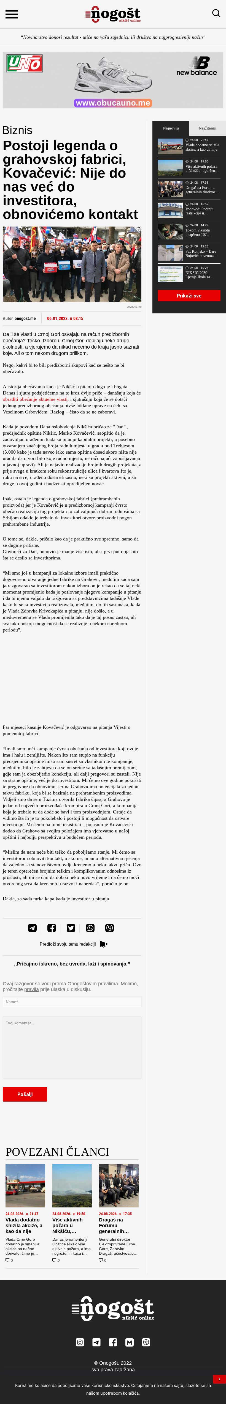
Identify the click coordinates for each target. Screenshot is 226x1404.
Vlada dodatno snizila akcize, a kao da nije (24, 1225)
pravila (31, 989)
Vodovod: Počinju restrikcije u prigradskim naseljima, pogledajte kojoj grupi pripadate (201, 211)
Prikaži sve (189, 296)
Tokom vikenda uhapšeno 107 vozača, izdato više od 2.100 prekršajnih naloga (201, 232)
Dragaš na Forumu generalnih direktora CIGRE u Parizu (118, 1231)
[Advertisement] (72, 680)
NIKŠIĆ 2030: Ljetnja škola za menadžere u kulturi (201, 275)
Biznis (17, 130)
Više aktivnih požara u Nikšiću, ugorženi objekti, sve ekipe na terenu (72, 1234)
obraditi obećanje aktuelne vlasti (35, 399)
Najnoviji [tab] (171, 128)
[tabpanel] (189, 224)
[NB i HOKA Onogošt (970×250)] (113, 80)
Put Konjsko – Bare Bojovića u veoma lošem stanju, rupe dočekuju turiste (200, 253)
